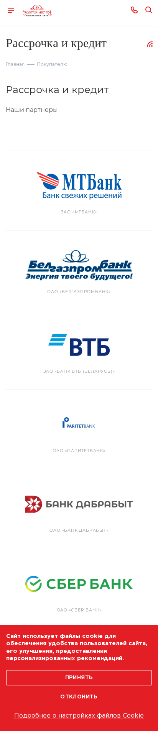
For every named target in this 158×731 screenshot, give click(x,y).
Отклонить (79, 697)
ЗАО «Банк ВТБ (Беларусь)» (79, 371)
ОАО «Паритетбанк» (79, 450)
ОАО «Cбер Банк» (79, 610)
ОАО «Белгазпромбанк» (79, 291)
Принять (79, 677)
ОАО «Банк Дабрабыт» (78, 530)
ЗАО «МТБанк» (79, 212)
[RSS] (150, 44)
